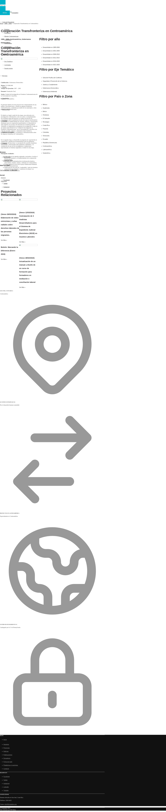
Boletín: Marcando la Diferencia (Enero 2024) (9, 250)
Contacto (6, 768)
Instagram (6, 783)
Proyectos (6, 748)
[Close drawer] (3, 8)
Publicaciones (7, 755)
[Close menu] (3, 2)
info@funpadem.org (10, 804)
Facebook (6, 776)
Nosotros (6, 744)
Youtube (6, 790)
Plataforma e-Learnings (10, 765)
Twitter (5, 780)
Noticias (5, 751)
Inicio (1, 23)
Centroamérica (15, 39)
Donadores (6, 758)
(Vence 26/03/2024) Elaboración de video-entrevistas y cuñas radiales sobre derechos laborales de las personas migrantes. (10, 224)
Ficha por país (7, 762)
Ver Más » (4, 240)
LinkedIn (6, 787)
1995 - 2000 (8, 23)
